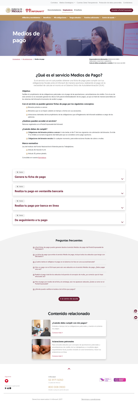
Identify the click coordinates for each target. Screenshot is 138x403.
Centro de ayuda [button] (108, 18)
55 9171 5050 (55, 379)
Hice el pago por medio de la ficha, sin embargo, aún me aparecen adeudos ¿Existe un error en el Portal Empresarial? (69, 283)
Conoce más (57, 333)
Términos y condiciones (90, 399)
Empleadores (68, 10)
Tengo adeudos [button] (75, 18)
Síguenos (8, 376)
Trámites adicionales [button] (91, 18)
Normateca (42, 158)
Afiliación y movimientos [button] (31, 18)
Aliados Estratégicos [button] (66, 3)
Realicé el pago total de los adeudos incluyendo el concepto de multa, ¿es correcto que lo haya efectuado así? (69, 275)
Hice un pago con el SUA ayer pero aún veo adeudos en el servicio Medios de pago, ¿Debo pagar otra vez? (70, 268)
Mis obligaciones (27, 59)
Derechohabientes (54, 10)
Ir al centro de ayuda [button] (69, 299)
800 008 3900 (56, 387)
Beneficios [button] (47, 18)
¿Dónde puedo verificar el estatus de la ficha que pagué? (55, 289)
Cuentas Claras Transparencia (87, 3)
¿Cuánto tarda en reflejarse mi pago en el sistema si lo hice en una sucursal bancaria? (65, 262)
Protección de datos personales (110, 3)
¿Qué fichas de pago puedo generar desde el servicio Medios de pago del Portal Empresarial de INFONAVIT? (69, 248)
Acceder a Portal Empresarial (122, 10)
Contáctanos (127, 3)
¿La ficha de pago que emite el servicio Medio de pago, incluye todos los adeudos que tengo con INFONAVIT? (70, 255)
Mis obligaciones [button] (60, 18)
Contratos (54, 3)
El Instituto (78, 10)
